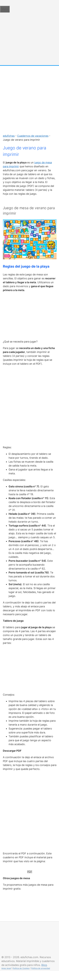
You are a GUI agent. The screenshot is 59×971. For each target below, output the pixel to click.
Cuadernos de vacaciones (32, 135)
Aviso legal (6, 968)
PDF (29, 871)
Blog (44, 965)
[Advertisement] (29, 98)
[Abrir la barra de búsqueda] (1, 2)
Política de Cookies (21, 968)
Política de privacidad (40, 968)
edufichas (9, 135)
